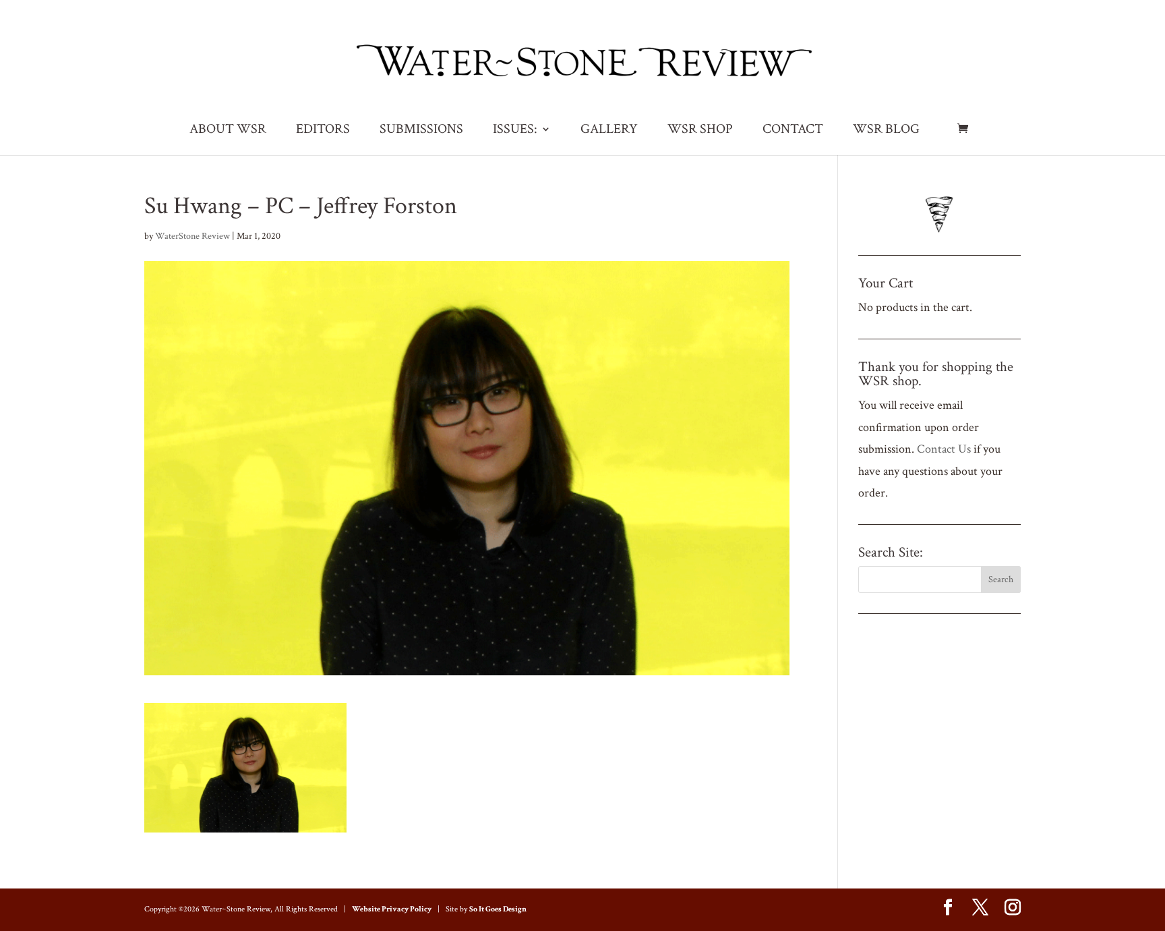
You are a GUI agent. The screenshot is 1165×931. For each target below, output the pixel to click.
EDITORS (323, 131)
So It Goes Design (498, 909)
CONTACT (793, 131)
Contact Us (944, 449)
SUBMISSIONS (421, 131)
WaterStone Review (192, 236)
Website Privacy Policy (391, 909)
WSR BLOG (886, 131)
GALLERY (609, 131)
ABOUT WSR (227, 131)
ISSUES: (515, 131)
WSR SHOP (700, 131)
